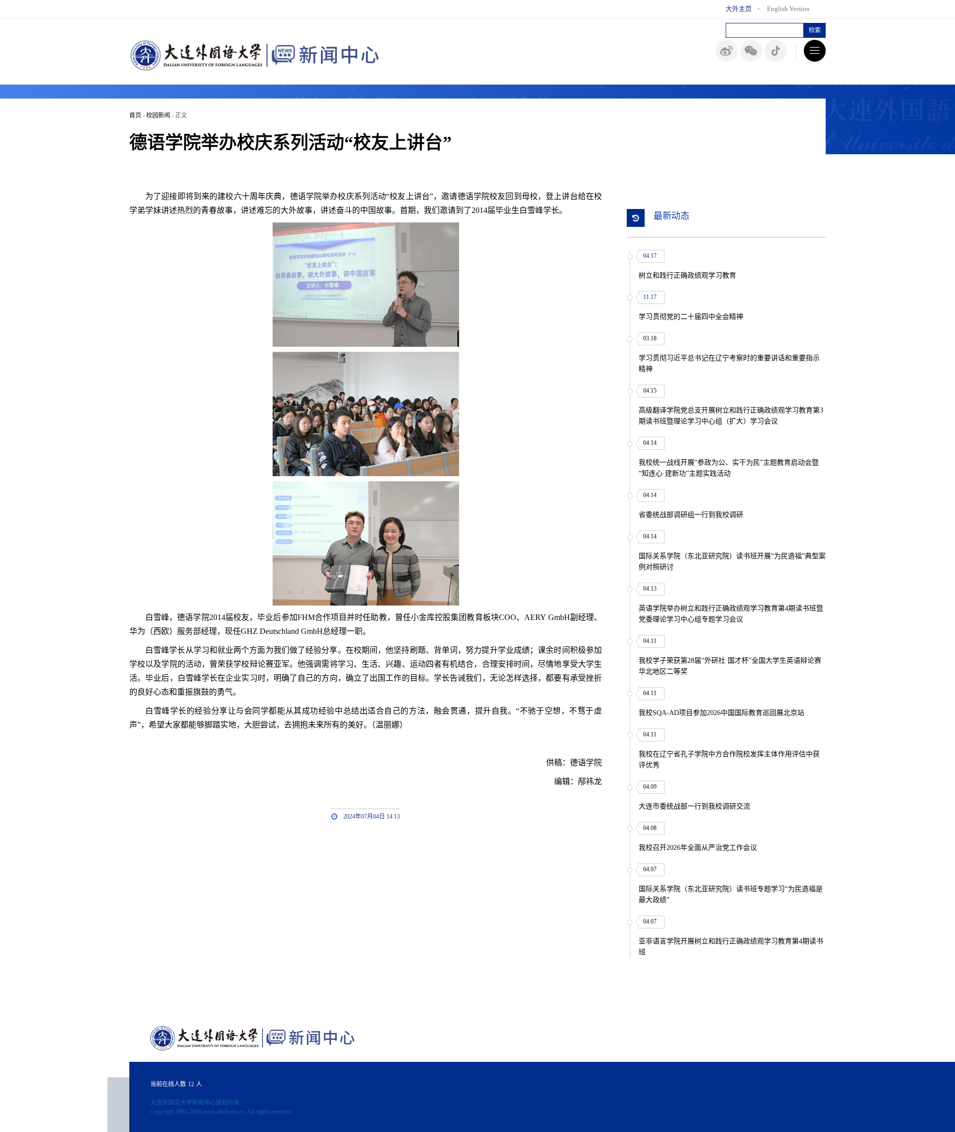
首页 (135, 115)
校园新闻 (158, 115)
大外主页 (739, 8)
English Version (788, 8)
